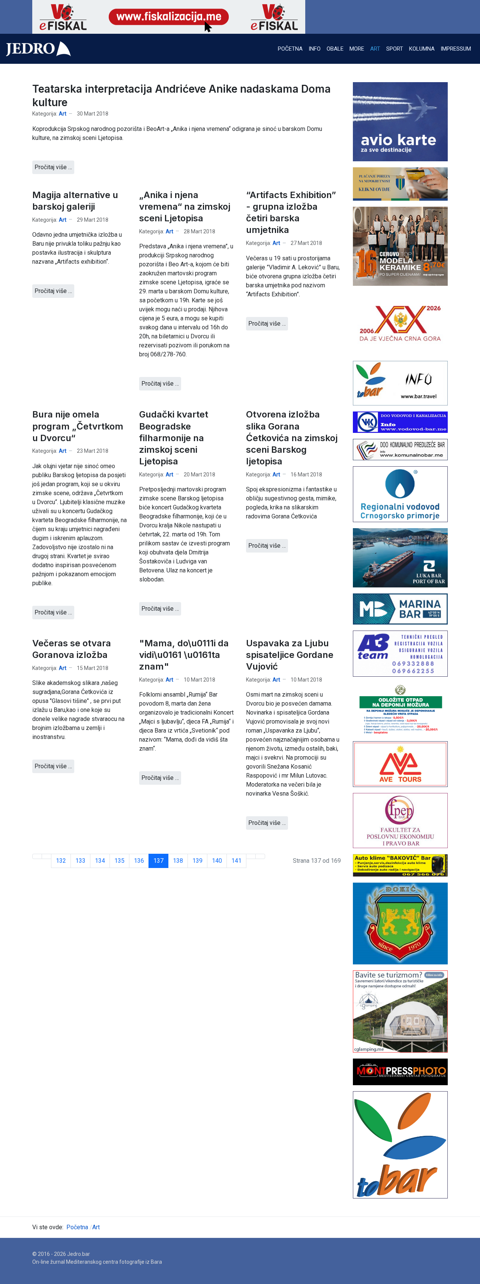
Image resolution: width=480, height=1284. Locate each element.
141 (236, 860)
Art (62, 114)
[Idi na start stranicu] (37, 856)
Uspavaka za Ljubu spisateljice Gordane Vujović (289, 655)
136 (139, 860)
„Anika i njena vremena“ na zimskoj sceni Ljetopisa (184, 206)
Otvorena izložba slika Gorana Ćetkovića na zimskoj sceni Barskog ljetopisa (292, 438)
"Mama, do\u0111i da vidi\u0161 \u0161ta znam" (184, 655)
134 (100, 860)
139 (197, 860)
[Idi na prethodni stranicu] (46, 856)
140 (217, 860)
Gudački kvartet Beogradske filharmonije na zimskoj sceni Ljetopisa (173, 438)
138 (178, 860)
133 (80, 860)
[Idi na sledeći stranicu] (251, 856)
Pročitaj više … (53, 167)
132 (61, 860)
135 (119, 860)
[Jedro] (38, 48)
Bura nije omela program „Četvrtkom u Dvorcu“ (77, 426)
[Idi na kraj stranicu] (260, 856)
